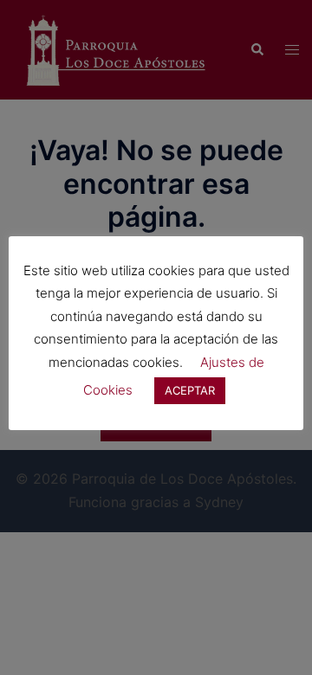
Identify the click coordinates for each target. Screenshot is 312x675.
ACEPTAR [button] (190, 390)
